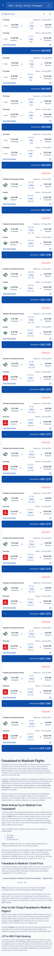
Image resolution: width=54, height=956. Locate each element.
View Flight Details (9, 45)
